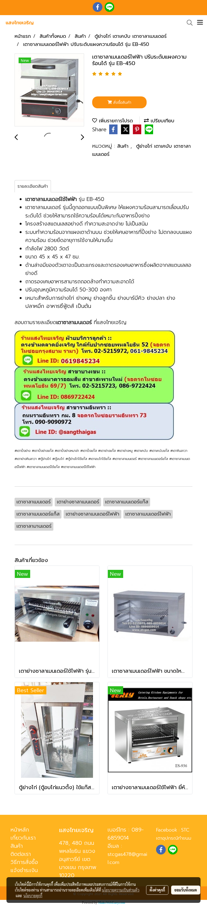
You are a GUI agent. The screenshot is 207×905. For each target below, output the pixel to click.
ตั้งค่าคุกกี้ (157, 889)
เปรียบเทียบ (161, 121)
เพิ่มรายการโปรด (115, 121)
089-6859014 (126, 834)
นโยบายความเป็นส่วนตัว (120, 889)
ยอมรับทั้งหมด (185, 889)
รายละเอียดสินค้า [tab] (33, 186)
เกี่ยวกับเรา (23, 838)
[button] (187, 23)
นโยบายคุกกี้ (32, 895)
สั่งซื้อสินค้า (121, 102)
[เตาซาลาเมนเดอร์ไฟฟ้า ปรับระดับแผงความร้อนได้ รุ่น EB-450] (49, 90)
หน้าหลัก (20, 830)
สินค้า (123, 146)
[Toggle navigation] (200, 23)
